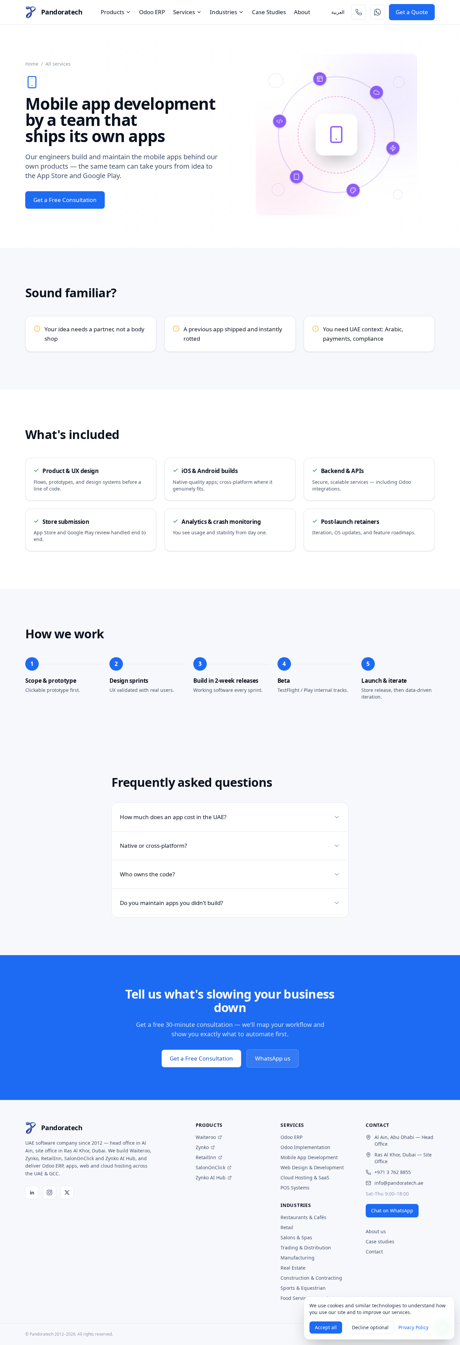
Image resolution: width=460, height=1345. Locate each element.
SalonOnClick (210, 1167)
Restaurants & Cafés (303, 1217)
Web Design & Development (312, 1167)
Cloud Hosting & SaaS (305, 1177)
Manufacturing (298, 1257)
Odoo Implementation (305, 1147)
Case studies (380, 1241)
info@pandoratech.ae (398, 1183)
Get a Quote (412, 12)
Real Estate (293, 1268)
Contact (374, 1251)
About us (376, 1231)
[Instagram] (49, 1192)
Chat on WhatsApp (392, 1210)
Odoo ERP (152, 12)
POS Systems (295, 1187)
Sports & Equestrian (303, 1288)
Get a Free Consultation (65, 200)
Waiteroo (206, 1137)
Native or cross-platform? (153, 845)
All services (58, 64)
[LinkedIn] (32, 1192)
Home (31, 64)
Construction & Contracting (311, 1278)
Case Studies (269, 12)
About (302, 12)
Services (184, 12)
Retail (287, 1227)
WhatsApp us (272, 1058)
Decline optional (370, 1327)
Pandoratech (61, 11)
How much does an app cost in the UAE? (173, 817)
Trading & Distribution (306, 1247)
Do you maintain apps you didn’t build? (171, 903)
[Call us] (358, 12)
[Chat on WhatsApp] (377, 12)
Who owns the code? (147, 874)
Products (112, 12)
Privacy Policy (413, 1327)
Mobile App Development (309, 1157)
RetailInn (206, 1157)
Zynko (202, 1147)
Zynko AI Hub (211, 1177)
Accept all (326, 1327)
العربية (337, 12)
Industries (223, 12)
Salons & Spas (296, 1237)
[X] (67, 1192)
